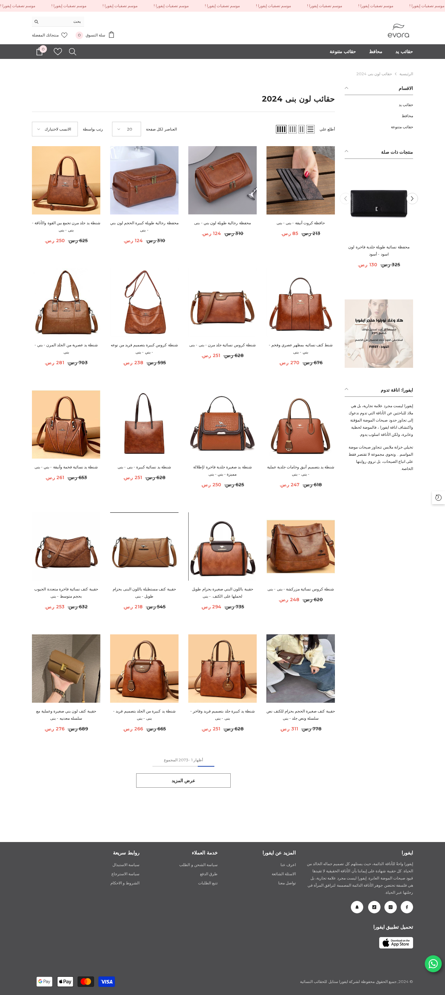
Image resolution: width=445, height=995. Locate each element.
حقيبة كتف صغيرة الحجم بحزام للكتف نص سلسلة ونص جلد (300, 715)
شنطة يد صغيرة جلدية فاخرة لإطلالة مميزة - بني (222, 470)
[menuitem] (379, 104)
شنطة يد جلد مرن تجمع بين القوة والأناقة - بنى (66, 226)
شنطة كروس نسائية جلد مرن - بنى (222, 344)
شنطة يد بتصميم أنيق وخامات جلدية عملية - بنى (300, 470)
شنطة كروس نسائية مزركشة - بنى (300, 589)
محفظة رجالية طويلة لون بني (222, 222)
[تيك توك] (374, 907)
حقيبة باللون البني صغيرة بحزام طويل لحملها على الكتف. (222, 593)
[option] (379, 221)
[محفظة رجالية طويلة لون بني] (222, 180)
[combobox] (63, 21)
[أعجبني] (57, 52)
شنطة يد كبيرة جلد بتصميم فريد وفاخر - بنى (222, 715)
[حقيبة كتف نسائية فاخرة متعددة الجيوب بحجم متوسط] (66, 546)
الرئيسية (406, 73)
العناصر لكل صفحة (161, 129)
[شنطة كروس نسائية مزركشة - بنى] (300, 546)
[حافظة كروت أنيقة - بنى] (300, 180)
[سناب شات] (357, 907)
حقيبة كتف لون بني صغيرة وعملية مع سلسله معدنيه (66, 715)
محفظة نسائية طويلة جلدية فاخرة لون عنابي (378, 250)
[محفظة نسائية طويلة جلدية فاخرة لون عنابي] (379, 204)
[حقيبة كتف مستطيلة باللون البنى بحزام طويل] (144, 546)
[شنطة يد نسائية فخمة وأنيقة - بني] (66, 424)
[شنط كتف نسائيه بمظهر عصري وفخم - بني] (300, 302)
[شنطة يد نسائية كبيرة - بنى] (144, 424)
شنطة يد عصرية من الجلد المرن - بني (66, 348)
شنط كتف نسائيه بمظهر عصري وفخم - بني (301, 348)
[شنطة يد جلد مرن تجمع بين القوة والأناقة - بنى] (66, 180)
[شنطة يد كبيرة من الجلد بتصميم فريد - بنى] (144, 668)
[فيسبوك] (407, 907)
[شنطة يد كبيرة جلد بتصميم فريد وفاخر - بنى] (222, 668)
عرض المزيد (183, 780)
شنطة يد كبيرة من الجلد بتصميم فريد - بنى (144, 715)
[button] (345, 198)
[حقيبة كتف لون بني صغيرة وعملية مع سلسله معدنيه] (66, 668)
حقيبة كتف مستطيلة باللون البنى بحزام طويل (144, 593)
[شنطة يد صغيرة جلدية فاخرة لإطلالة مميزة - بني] (222, 424)
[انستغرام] (390, 907)
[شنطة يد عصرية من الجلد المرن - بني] (66, 302)
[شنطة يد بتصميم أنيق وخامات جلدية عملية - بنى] (300, 424)
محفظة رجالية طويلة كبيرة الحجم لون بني (144, 226)
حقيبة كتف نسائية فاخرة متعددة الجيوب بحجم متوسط (66, 593)
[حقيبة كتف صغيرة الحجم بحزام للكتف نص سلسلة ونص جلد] (300, 668)
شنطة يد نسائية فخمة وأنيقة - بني (66, 466)
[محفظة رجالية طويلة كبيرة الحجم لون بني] (144, 180)
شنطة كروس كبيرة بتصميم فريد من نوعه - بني (144, 348)
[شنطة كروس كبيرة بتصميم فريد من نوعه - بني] (144, 302)
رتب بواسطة (93, 129)
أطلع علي (327, 129)
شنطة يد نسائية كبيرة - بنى (144, 466)
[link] (396, 942)
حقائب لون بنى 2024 (374, 73)
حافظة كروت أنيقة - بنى (301, 222)
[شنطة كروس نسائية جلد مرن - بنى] (222, 302)
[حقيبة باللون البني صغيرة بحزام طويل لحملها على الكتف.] (222, 546)
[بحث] (58, 22)
